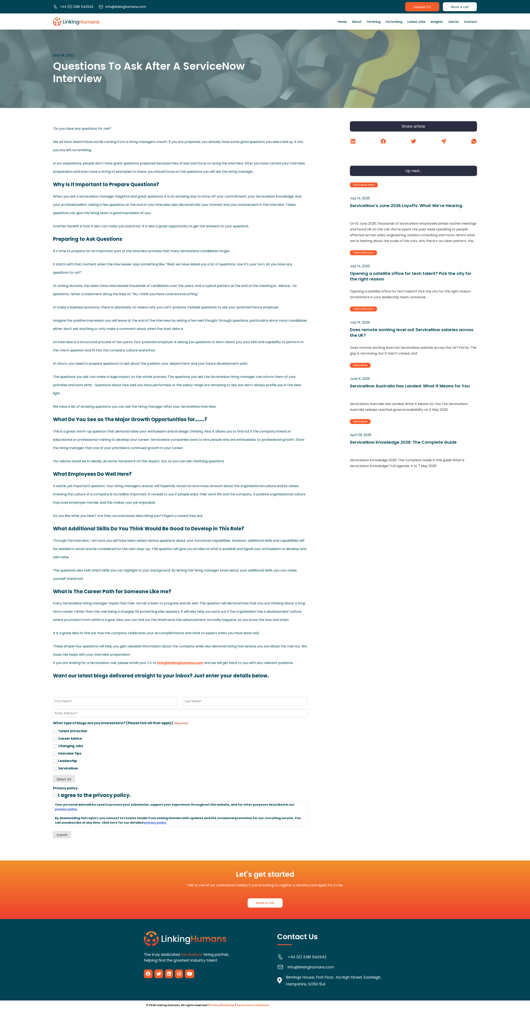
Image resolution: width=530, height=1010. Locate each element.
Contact (470, 22)
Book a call (460, 7)
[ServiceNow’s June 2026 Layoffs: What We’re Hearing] (413, 213)
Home (342, 22)
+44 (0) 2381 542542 (76, 6)
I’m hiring (374, 22)
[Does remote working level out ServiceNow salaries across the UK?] (413, 331)
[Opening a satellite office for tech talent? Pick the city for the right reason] (413, 275)
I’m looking (394, 22)
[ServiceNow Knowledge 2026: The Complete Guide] (413, 444)
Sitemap (228, 1005)
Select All (64, 779)
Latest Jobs (416, 22)
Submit (62, 835)
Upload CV (422, 7)
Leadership (67, 761)
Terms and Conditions (252, 1005)
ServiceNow (68, 768)
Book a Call (265, 903)
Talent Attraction (72, 731)
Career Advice (70, 738)
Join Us (453, 22)
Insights (437, 22)
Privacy (214, 1005)
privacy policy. (66, 809)
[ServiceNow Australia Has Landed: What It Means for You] (413, 388)
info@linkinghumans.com (125, 6)
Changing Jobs (70, 746)
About (356, 22)
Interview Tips (69, 753)
